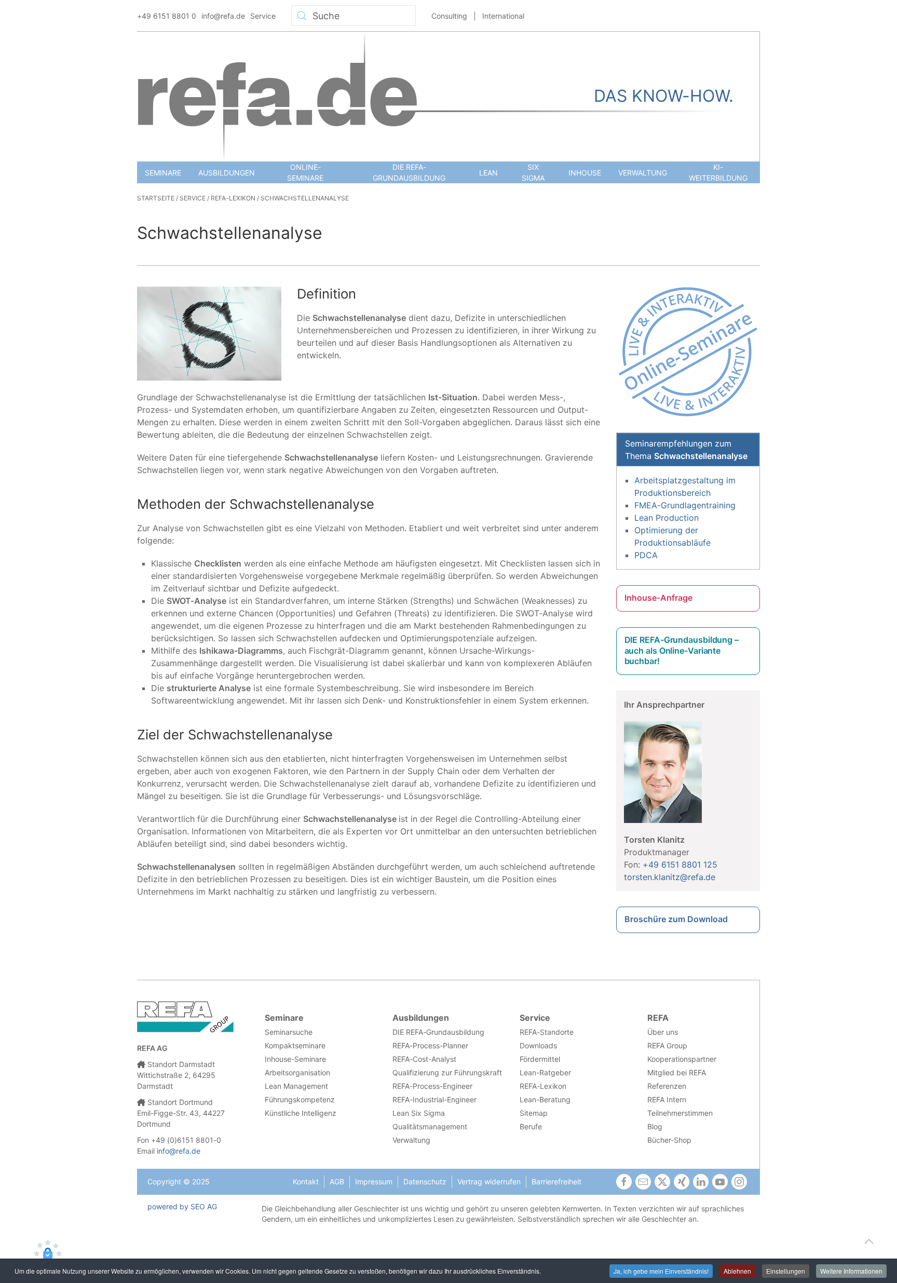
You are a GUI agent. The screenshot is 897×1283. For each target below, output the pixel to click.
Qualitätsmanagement (429, 1126)
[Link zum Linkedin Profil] (701, 1182)
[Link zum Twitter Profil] (662, 1182)
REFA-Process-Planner (430, 1045)
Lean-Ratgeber (545, 1072)
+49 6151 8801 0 (166, 15)
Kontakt (306, 1181)
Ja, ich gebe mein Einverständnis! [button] (661, 1270)
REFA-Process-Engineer (432, 1086)
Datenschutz (424, 1181)
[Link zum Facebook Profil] (624, 1182)
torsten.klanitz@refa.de (669, 877)
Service (263, 15)
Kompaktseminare (295, 1045)
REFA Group (667, 1045)
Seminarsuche (288, 1032)
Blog (654, 1126)
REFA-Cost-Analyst (424, 1059)
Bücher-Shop (669, 1140)
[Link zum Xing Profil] (681, 1182)
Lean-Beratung (545, 1099)
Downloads (538, 1045)
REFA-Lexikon (543, 1086)
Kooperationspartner (681, 1059)
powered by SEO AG (182, 1206)
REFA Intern (666, 1099)
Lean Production (666, 517)
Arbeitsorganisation (297, 1072)
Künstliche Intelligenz (300, 1113)
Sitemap (534, 1113)
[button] (869, 1241)
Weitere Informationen (851, 1270)
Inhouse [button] (584, 172)
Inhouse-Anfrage (658, 597)
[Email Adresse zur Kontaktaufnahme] (643, 1182)
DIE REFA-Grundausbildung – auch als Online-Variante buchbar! (681, 650)
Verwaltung (642, 172)
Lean (488, 172)
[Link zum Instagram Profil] (739, 1182)
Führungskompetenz (300, 1099)
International (503, 15)
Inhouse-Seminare (295, 1059)
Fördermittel (540, 1059)
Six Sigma (533, 172)
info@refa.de (223, 15)
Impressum (373, 1181)
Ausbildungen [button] (226, 172)
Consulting (449, 15)
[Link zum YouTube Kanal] (720, 1182)
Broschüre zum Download (676, 919)
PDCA (646, 555)
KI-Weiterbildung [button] (718, 172)
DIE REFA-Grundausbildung (409, 172)
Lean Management (296, 1086)
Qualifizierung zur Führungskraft (447, 1072)
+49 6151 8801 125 (680, 864)
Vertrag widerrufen (489, 1181)
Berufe (531, 1126)
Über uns (662, 1032)
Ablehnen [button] (737, 1270)
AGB (337, 1181)
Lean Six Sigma (418, 1113)
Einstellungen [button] (785, 1270)
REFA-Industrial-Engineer (434, 1099)
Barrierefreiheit (556, 1181)
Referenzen (666, 1086)
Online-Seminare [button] (305, 172)
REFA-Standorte (547, 1032)
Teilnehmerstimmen (680, 1113)
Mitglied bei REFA (676, 1072)
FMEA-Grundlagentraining (685, 505)
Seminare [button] (163, 172)
